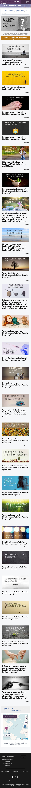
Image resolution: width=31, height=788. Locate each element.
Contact (26, 771)
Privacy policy (8, 780)
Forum (26, 10)
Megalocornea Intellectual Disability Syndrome (14, 10)
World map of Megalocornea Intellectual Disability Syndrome (16, 709)
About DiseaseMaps (8, 756)
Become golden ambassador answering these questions (15, 38)
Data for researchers (8, 763)
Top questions (5, 771)
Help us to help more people (15, 6)
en (23, 757)
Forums (16, 771)
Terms (23, 780)
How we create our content (8, 760)
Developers (8, 765)
